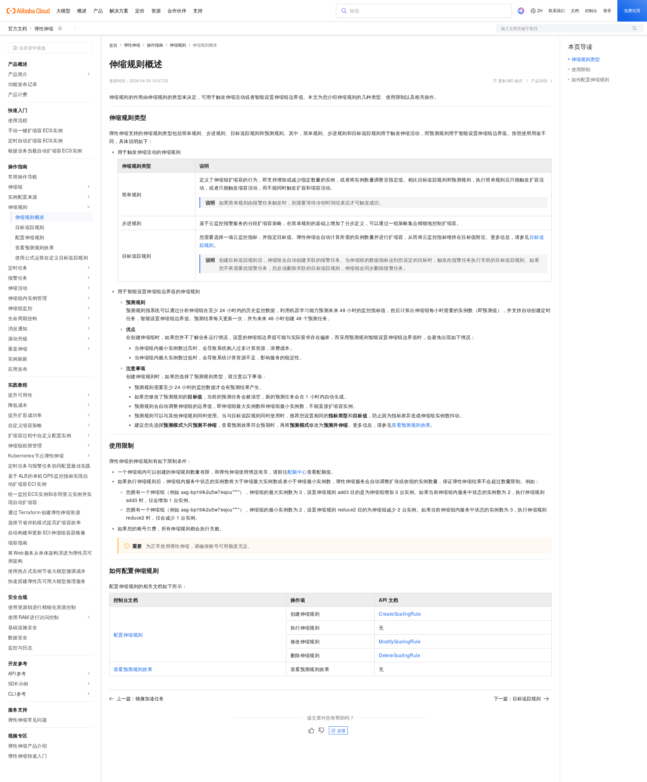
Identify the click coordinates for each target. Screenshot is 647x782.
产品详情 (539, 80)
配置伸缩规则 (128, 634)
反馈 (341, 730)
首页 (113, 45)
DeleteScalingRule (399, 655)
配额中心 (297, 471)
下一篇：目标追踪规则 (517, 698)
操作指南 (155, 45)
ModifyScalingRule (400, 641)
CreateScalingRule (400, 613)
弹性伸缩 (43, 28)
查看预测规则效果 (411, 424)
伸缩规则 (178, 45)
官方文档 (17, 28)
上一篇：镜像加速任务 (140, 698)
